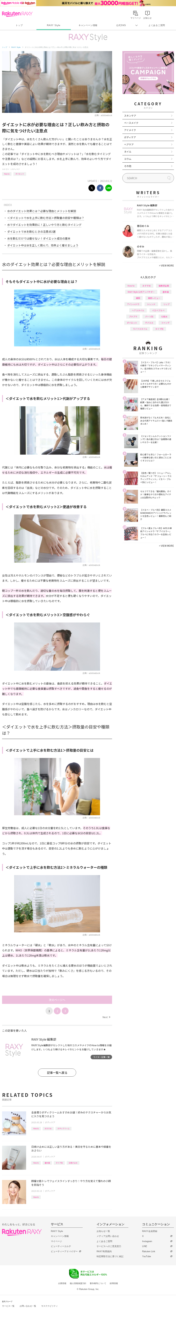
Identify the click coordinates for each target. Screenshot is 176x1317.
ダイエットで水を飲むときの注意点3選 (31, 231)
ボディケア (15, 169)
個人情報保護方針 (78, 1283)
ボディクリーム (63, 1128)
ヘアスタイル (138, 310)
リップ (166, 304)
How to (6, 174)
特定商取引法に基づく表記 (110, 1256)
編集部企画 (164, 285)
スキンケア (130, 115)
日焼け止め (73, 1162)
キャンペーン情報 (88, 25)
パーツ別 (149, 316)
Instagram (147, 1241)
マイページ (56, 1241)
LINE (144, 1246)
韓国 (138, 297)
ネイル (127, 151)
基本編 (47, 1162)
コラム (127, 159)
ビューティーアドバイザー (64, 1251)
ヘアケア (129, 144)
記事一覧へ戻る (57, 1072)
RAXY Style (53, 25)
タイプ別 (59, 1162)
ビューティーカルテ (61, 1246)
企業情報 (62, 1283)
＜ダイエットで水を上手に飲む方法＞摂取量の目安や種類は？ (45, 218)
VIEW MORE (166, 265)
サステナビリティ (49, 1306)
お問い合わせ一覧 (28, 1306)
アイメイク (130, 130)
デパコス (149, 322)
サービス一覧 (8, 1306)
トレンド (151, 304)
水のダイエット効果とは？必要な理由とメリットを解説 (41, 211)
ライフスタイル (140, 328)
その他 (127, 166)
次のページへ (57, 1000)
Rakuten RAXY (17, 14)
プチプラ (133, 316)
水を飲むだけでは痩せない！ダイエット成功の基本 (38, 238)
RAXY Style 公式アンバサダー (141, 291)
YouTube (146, 1256)
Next (106, 1017)
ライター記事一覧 (101, 1056)
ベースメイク (131, 122)
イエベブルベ (158, 310)
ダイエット (19, 174)
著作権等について (98, 1283)
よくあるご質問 (156, 25)
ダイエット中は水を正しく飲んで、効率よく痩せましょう (42, 245)
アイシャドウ (133, 304)
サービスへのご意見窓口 (109, 1246)
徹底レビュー (154, 297)
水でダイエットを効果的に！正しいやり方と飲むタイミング (44, 225)
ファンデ (165, 322)
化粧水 (164, 316)
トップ (19, 25)
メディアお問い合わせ (108, 1236)
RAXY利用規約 (104, 1251)
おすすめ (48, 1128)
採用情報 (114, 1283)
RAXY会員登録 (149, 1231)
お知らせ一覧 (103, 1231)
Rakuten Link (148, 1251)
